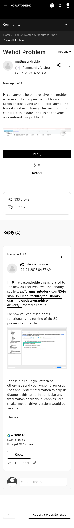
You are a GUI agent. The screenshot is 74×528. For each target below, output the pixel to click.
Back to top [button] (9, 514)
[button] (69, 65)
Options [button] (63, 52)
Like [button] (34, 165)
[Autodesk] (21, 5)
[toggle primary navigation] (7, 5)
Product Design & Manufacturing (34, 35)
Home (7, 35)
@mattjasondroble (25, 282)
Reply (37, 154)
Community (11, 24)
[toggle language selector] (52, 5)
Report (37, 173)
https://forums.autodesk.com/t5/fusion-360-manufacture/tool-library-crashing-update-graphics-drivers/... (36, 298)
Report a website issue (50, 514)
